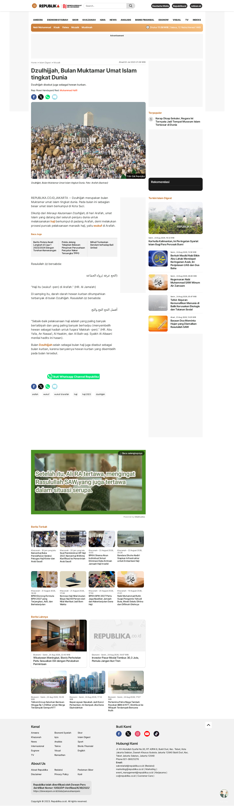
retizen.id (196, 6)
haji (53, 221)
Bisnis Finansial (144, 19)
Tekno (57, 746)
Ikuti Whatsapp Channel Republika (76, 376)
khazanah (89, 19)
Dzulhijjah (45, 344)
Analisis (58, 741)
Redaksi (58, 769)
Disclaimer (36, 774)
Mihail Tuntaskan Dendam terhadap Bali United (101, 245)
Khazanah (36, 737)
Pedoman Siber (85, 769)
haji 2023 (86, 394)
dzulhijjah (100, 394)
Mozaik (75, 27)
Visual (57, 750)
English (81, 750)
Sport (80, 741)
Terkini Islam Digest (160, 198)
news (113, 19)
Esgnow (35, 750)
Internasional (37, 746)
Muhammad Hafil (68, 90)
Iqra (56, 737)
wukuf (98, 225)
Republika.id (179, 6)
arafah (35, 394)
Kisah (57, 27)
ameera (38, 19)
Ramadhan (59, 755)
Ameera (35, 732)
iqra (102, 19)
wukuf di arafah (61, 394)
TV (187, 19)
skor (75, 19)
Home (34, 62)
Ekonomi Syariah (57, 19)
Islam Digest (45, 62)
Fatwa (65, 27)
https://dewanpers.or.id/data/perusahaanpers (56, 791)
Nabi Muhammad (42, 27)
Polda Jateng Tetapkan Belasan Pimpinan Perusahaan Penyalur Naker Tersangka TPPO (73, 248)
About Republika (39, 769)
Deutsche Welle (160, 6)
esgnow (164, 19)
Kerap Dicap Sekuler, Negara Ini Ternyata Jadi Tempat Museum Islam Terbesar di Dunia (178, 121)
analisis (126, 19)
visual (177, 19)
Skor (80, 732)
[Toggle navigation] (34, 5)
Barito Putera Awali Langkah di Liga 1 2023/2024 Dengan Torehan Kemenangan (44, 246)
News (34, 741)
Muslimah (87, 27)
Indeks (197, 19)
